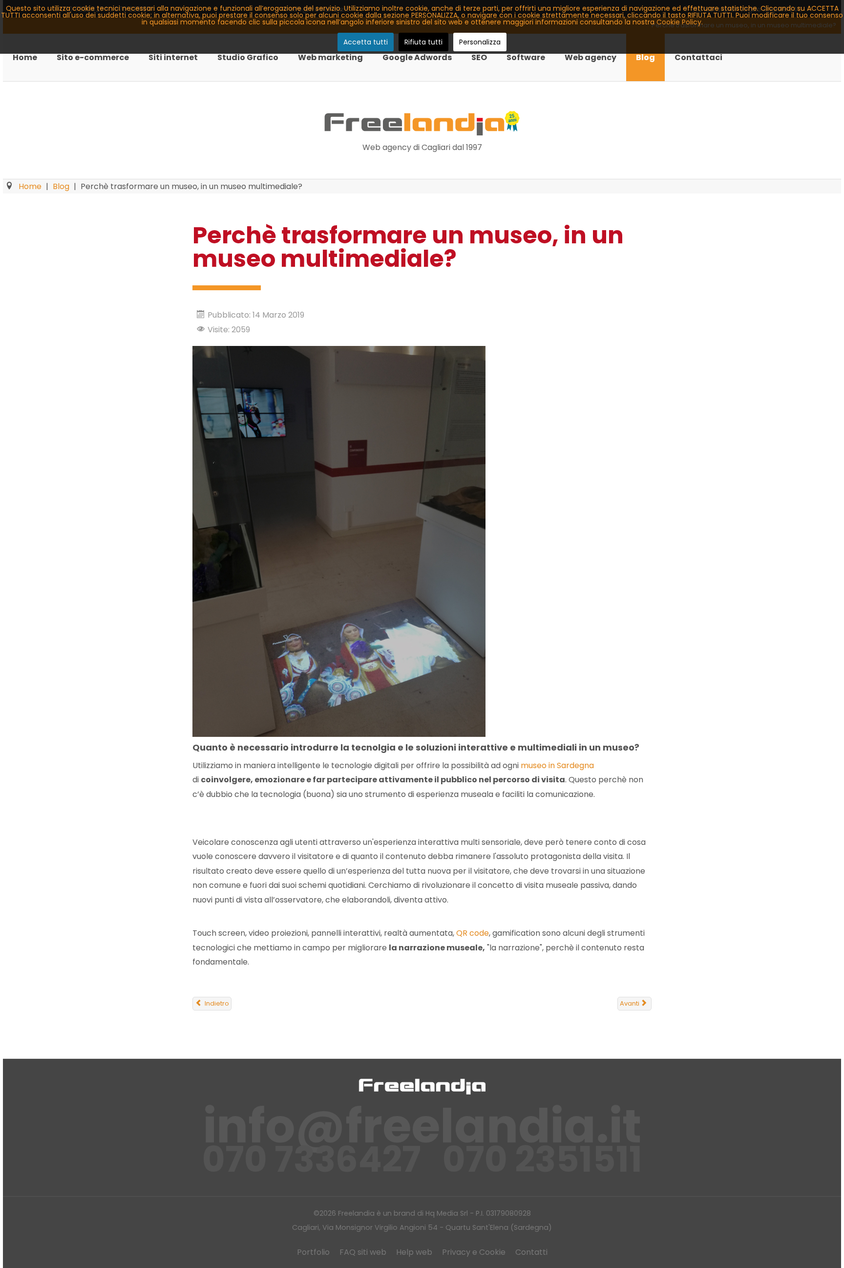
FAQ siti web (362, 1252)
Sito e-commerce (93, 57)
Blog (645, 57)
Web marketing (330, 57)
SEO (479, 57)
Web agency (590, 57)
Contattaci (698, 57)
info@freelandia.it (422, 1126)
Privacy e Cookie (474, 1252)
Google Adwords (417, 57)
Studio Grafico (247, 57)
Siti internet (173, 57)
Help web (414, 1252)
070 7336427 (311, 1159)
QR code (472, 933)
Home (25, 57)
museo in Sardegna (557, 765)
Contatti (531, 1252)
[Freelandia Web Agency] (422, 1086)
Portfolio (313, 1252)
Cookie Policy (678, 22)
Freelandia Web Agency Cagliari (422, 123)
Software (525, 57)
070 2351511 (542, 1159)
